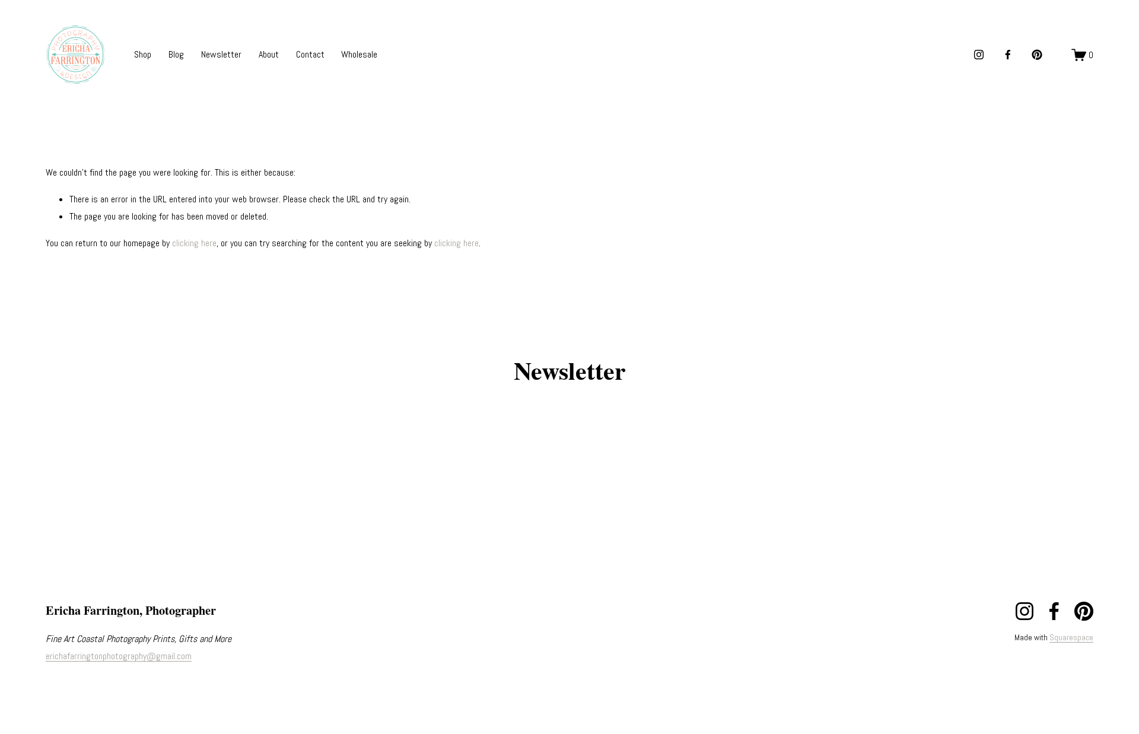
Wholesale (359, 54)
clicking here (194, 243)
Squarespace (1071, 638)
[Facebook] (1008, 55)
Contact (310, 54)
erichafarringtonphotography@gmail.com (119, 656)
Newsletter (221, 54)
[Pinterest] (1037, 55)
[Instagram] (979, 55)
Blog (176, 54)
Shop (142, 54)
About (269, 54)
